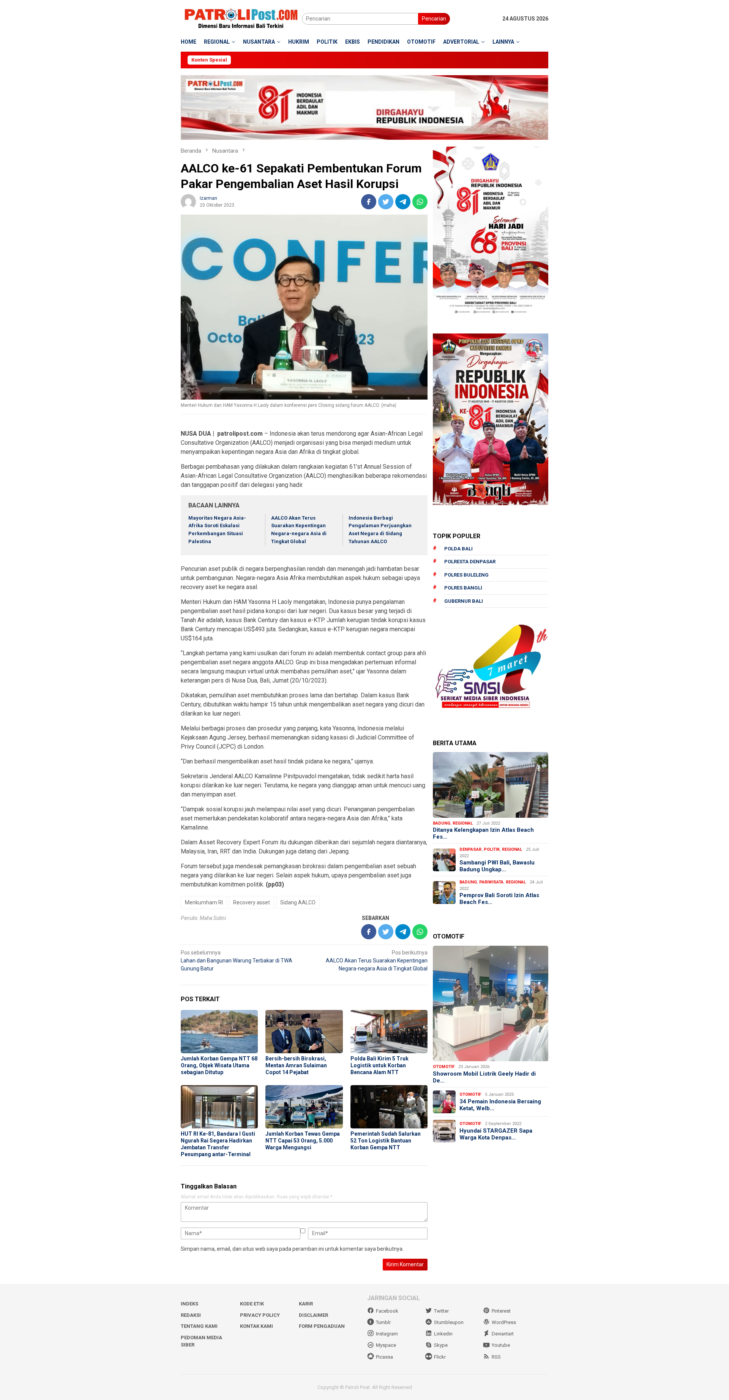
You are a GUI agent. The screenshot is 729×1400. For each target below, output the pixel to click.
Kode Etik (252, 1304)
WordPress (504, 1322)
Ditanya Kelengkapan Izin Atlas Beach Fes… (483, 833)
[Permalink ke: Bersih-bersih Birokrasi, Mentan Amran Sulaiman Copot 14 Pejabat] (303, 1031)
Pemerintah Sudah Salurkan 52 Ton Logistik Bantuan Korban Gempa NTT (385, 1140)
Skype (441, 1345)
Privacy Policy (260, 1315)
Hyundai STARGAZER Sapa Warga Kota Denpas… (495, 1134)
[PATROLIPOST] (241, 18)
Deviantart (503, 1334)
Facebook (387, 1311)
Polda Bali (458, 548)
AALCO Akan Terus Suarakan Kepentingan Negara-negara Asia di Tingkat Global (377, 961)
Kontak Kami (256, 1326)
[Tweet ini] (385, 201)
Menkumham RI (204, 902)
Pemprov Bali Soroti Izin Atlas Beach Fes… (499, 898)
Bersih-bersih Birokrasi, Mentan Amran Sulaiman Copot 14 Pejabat (296, 1065)
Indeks (189, 1304)
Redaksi (191, 1315)
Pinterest (501, 1311)
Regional (463, 823)
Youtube (501, 1345)
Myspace (386, 1345)
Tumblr (383, 1322)
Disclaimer (313, 1315)
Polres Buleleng (466, 575)
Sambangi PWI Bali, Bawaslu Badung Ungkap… (497, 866)
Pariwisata (491, 882)
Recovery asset (251, 902)
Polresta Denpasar (469, 561)
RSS (496, 1357)
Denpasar (470, 849)
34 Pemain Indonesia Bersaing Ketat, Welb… (500, 1105)
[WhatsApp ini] (420, 201)
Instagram (387, 1334)
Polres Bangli (463, 588)
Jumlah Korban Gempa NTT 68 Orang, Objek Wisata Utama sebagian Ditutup (219, 1065)
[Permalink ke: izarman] (188, 201)
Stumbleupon (449, 1322)
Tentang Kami (199, 1326)
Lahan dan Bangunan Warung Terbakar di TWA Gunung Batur (236, 961)
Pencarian (434, 19)
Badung (441, 823)
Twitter (441, 1311)
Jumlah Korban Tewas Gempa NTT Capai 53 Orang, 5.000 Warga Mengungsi (302, 1140)
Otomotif (443, 1066)
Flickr (440, 1357)
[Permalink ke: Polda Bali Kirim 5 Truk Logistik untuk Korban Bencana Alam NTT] (389, 1031)
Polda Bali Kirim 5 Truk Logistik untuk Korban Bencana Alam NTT (379, 1065)
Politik (492, 849)
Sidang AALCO (298, 902)
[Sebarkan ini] (368, 201)
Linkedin (443, 1334)
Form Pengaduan (322, 1326)
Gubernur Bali (463, 601)
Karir (306, 1304)
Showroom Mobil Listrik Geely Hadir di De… (484, 1077)
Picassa (384, 1357)
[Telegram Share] (402, 201)
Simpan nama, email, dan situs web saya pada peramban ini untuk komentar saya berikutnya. (292, 1249)
